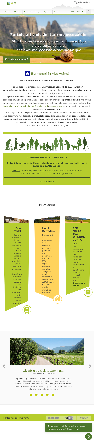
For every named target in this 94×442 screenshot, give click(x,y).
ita (78, 12)
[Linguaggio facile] (27, 73)
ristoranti (14, 106)
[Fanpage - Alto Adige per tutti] (53, 418)
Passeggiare (28, 12)
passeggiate (56, 106)
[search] (88, 11)
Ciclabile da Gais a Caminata (43, 371)
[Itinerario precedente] (4, 366)
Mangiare (17, 12)
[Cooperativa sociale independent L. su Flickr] (83, 418)
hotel (5, 106)
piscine (30, 106)
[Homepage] (12, 3)
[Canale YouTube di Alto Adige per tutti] (68, 418)
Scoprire (38, 12)
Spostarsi (47, 12)
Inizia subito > (47, 181)
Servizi (56, 12)
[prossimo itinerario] (90, 366)
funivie (38, 106)
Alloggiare (8, 12)
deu (72, 12)
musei (23, 106)
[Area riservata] (83, 11)
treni (45, 106)
